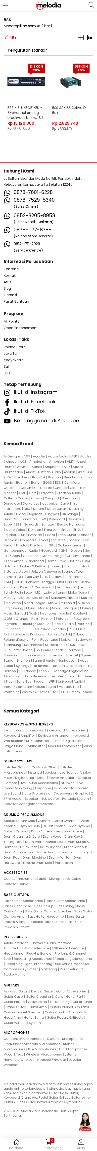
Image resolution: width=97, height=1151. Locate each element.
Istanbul (87, 566)
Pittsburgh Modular (35, 623)
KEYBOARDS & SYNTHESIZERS (28, 724)
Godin (15, 555)
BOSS (47, 482)
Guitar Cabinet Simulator (69, 1007)
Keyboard (38, 730)
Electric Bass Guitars (47, 921)
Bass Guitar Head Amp (46, 916)
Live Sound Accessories (39, 783)
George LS (49, 550)
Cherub (61, 487)
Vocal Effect (13, 1054)
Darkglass (12, 503)
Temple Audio (36, 676)
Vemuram (24, 686)
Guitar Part (74, 996)
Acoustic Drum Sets (19, 820)
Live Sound (68, 772)
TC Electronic (74, 665)
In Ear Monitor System (71, 788)
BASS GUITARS (16, 894)
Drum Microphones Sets (44, 841)
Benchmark (73, 477)
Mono (30, 608)
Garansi (10, 294)
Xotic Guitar (48, 692)
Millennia (68, 603)
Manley (9, 597)
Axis (81, 472)
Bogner (22, 482)
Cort (32, 493)
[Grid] (81, 37)
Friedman (38, 545)
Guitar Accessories (71, 991)
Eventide (35, 534)
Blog (7, 288)
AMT (70, 461)
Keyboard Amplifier (19, 735)
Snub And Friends (50, 650)
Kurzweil (10, 587)
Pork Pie (83, 623)
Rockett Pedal (59, 634)
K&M (7, 582)
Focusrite (58, 540)
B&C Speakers (17, 477)
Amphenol (37, 461)
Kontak (10, 275)
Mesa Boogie (34, 603)
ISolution (71, 566)
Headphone (13, 953)
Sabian (66, 639)
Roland (78, 634)
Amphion (56, 461)
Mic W (53, 603)
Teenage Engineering (71, 671)
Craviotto (46, 493)
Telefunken (13, 676)
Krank (86, 582)
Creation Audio (69, 493)
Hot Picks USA (79, 561)
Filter (14, 37)
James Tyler (74, 571)
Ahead (11, 461)
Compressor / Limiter (21, 969)
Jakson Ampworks (46, 571)
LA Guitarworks (42, 587)
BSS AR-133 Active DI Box (69, 110)
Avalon (69, 472)
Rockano (37, 634)
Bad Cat (38, 477)
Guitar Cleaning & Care (44, 996)
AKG (23, 461)
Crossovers (62, 793)
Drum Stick (28, 847)
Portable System (75, 798)
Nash (33, 613)
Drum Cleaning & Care (22, 836)
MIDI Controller (37, 740)
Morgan (70, 608)
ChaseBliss (43, 487)
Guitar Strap (37, 1001)
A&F (27, 456)
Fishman (10, 540)
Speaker (31, 798)
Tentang (11, 268)
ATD (67, 466)
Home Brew (56, 561)
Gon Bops (31, 555)
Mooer (43, 608)
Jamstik (10, 576)
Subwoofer (50, 798)
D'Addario (70, 498)
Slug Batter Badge (18, 650)
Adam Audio (58, 456)
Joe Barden (74, 576)
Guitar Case (13, 996)
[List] (90, 37)
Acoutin (39, 456)
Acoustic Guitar (16, 991)
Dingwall (52, 514)
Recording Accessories (33, 958)
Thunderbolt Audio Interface (26, 948)
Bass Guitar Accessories (23, 900)
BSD (7, 372)
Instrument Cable (32, 878)
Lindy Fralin (14, 592)
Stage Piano (13, 746)
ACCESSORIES (15, 872)
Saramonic (33, 644)
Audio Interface (16, 943)
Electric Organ (15, 730)
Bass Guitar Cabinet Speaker (48, 911)
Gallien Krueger (70, 545)
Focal (43, 540)
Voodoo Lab (69, 686)
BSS (58, 482)
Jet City (33, 576)
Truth (10, 681)
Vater (8, 686)
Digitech (35, 514)
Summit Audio (44, 660)
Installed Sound (16, 767)
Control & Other (44, 767)
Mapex (23, 597)
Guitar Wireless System (22, 1022)
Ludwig (49, 592)
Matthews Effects (64, 597)
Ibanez (55, 566)
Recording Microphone (73, 958)
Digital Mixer (24, 777)
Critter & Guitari (16, 498)
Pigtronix (10, 623)
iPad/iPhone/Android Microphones (32, 1044)
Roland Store (15, 347)
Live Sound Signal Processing (27, 793)
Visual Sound (45, 686)
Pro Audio (13, 798)
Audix (30, 472)
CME (22, 493)
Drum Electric (69, 852)
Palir (34, 618)
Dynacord (57, 519)
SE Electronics (56, 644)
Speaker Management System (28, 803)
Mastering (49, 969)
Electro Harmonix (71, 524)
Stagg (8, 660)
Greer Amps (13, 561)
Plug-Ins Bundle (38, 953)
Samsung (13, 644)
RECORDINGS (15, 936)
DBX (27, 508)
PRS (27, 629)
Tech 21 (44, 671)
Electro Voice (14, 529)
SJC (73, 644)
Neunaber (48, 613)
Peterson (63, 618)
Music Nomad (15, 613)
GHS (64, 550)
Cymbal (44, 820)
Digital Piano (75, 740)
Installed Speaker (42, 772)
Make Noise (77, 592)
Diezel (21, 514)
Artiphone (53, 466)
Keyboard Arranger (54, 735)
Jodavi (56, 576)
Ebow (8, 524)
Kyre (23, 587)
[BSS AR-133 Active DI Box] (71, 82)
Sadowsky (83, 639)
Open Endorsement (21, 327)
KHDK (18, 582)
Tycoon (40, 681)
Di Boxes (67, 783)
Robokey (20, 634)
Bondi (35, 482)
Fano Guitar (67, 534)
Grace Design (53, 555)
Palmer (47, 618)
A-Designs (12, 456)
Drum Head (52, 836)
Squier (86, 655)
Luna (61, 592)
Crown (36, 498)
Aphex (37, 466)
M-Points (11, 321)
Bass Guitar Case (17, 906)
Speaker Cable (16, 884)
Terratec (57, 676)
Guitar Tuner (82, 1001)
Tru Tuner (85, 676)
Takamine (40, 665)
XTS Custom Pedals (76, 692)
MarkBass (40, 597)
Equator (10, 534)
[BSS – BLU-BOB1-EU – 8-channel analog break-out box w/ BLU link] (26, 82)
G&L (51, 545)
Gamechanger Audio (21, 550)
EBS (18, 524)
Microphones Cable (65, 878)
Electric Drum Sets (37, 862)
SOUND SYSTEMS (18, 761)
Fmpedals (28, 540)
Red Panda (41, 629)
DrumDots (30, 519)
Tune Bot (24, 681)
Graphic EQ (84, 793)
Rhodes (59, 629)
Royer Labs (49, 639)
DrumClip (11, 519)
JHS (45, 576)
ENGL (77, 529)
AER (74, 456)
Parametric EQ (71, 969)
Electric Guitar (42, 991)
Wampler (11, 692)
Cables (9, 878)
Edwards (31, 524)
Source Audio (36, 655)
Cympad (52, 498)
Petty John (82, 618)
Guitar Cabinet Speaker (23, 1012)
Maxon (86, 597)
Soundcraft (13, 655)
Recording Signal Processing (29, 964)
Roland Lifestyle (16, 639)
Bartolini (54, 477)
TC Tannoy (27, 671)
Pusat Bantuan (16, 301)
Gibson (76, 550)
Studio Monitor (15, 974)
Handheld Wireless (19, 1059)
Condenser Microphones (24, 1038)
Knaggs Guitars (54, 582)
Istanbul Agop (17, 571)
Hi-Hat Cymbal (54, 826)
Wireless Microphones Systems (51, 1054)
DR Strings (70, 514)
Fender (85, 534)
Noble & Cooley (72, 613)
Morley (85, 608)
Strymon (23, 660)
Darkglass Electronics (40, 503)
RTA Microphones (42, 1049)
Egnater (48, 524)
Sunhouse (66, 660)
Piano (57, 740)
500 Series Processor (72, 964)
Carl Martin (72, 482)
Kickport (32, 582)
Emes (65, 529)
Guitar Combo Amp (60, 1012)
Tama (56, 665)
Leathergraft (67, 587)
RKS (7, 634)
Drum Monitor (60, 857)
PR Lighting (12, 629)
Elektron (34, 529)
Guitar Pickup (14, 1001)
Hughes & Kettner (33, 566)
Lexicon (86, 587)
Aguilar (86, 456)
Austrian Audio (49, 472)
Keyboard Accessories (67, 730)
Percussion (64, 862)
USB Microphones (73, 1049)
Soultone (74, 650)
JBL (21, 576)
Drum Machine (34, 857)
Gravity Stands (78, 555)
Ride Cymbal (79, 826)
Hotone (10, 566)
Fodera (74, 540)
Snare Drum (45, 852)
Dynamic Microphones (65, 1038)
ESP (22, 534)
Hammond (35, 561)
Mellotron (13, 603)
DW (43, 519)
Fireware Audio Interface (51, 943)
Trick (71, 676)
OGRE (8, 618)
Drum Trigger (50, 847)
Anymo (23, 466)
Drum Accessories (46, 831)
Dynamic (75, 519)
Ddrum (38, 508)
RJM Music (77, 629)
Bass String (65, 906)
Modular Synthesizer (64, 746)
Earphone (43, 788)
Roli (34, 639)
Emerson (51, 529)
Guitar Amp (38, 1007)
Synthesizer (35, 746)
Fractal (21, 545)
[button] (48, 50)
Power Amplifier (61, 777)
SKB (82, 644)
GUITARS (11, 985)
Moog (56, 608)
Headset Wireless (51, 1059)
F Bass (50, 534)
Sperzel (71, 655)
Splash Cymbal (16, 831)
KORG (73, 582)
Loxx (29, 592)
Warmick (29, 692)
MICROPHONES (16, 1032)
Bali (6, 366)
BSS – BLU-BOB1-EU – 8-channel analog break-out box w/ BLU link (26, 115)
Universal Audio (70, 681)
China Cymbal (64, 820)
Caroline (11, 487)
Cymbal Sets (29, 826)
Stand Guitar (16, 1007)
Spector (55, 655)
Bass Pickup (43, 906)
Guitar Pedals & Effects (65, 1017)
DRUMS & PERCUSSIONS (24, 814)
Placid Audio (64, 623)
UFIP (51, 681)
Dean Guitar (56, 508)
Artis (7, 281)
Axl (89, 472)
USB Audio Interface (68, 948)
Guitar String (60, 1001)
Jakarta (10, 353)
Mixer (41, 777)
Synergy (22, 665)
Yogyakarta (14, 359)
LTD (38, 592)
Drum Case (73, 831)
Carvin (26, 487)
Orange (22, 618)
